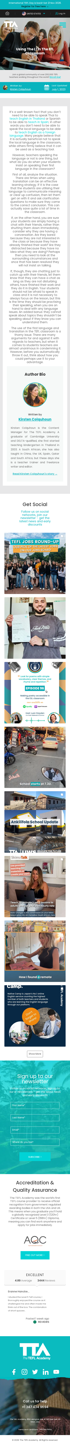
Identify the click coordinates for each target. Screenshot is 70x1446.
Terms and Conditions (28, 1429)
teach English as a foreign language (32, 134)
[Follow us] (46, 1372)
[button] (35, 563)
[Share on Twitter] (35, 1372)
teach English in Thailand (27, 119)
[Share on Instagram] (24, 1372)
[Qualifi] (35, 1241)
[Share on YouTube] (56, 1372)
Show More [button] (35, 1053)
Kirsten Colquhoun (20, 89)
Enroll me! (55, 77)
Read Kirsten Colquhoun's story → (35, 474)
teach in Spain (38, 122)
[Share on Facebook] (14, 1372)
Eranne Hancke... (18, 1291)
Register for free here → (35, 6)
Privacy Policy (46, 1429)
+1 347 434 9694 (35, 1407)
